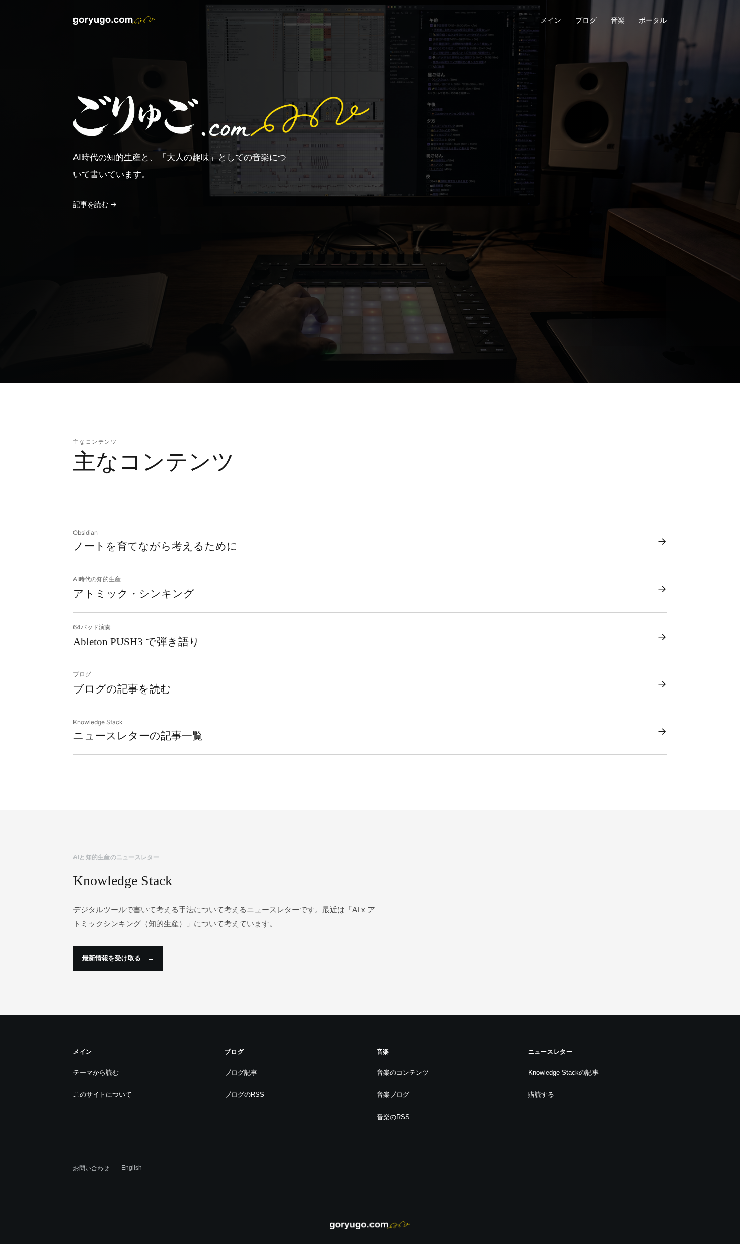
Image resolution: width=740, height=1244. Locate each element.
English (131, 1167)
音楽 (618, 20)
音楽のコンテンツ (403, 1072)
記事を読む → (95, 204)
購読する (541, 1094)
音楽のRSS (393, 1117)
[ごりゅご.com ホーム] (114, 20)
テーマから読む (96, 1072)
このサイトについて (102, 1094)
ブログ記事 (241, 1072)
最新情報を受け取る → (118, 958)
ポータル (653, 20)
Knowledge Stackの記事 (563, 1072)
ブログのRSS (244, 1094)
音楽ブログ (393, 1094)
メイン (550, 20)
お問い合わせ (91, 1168)
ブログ (586, 20)
